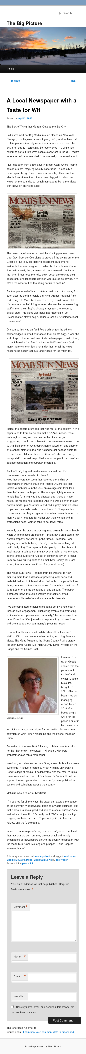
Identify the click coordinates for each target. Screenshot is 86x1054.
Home (10, 68)
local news (70, 856)
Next (75, 80)
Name (20, 956)
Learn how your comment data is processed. (49, 1032)
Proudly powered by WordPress (43, 1046)
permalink (28, 863)
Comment (21, 907)
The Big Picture (24, 23)
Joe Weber (62, 859)
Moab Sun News (43, 859)
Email (20, 976)
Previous (13, 80)
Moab (29, 859)
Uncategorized (41, 856)
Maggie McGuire (16, 859)
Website (18, 996)
